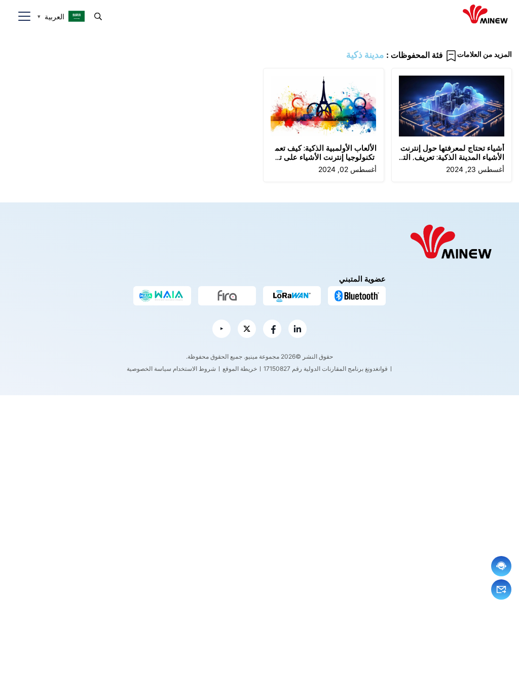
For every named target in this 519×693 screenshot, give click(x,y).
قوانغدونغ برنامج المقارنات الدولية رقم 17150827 (326, 368)
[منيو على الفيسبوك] (272, 329)
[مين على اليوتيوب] (221, 329)
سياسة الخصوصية (149, 368)
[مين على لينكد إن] (297, 329)
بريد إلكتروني (501, 589)
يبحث (98, 16)
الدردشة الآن (501, 566)
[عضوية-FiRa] (227, 295)
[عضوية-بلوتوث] (357, 295)
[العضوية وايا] (162, 295)
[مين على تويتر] (247, 329)
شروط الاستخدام (194, 368)
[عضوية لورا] (292, 295)
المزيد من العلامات (484, 54)
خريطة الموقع (240, 368)
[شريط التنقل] (20, 16)
